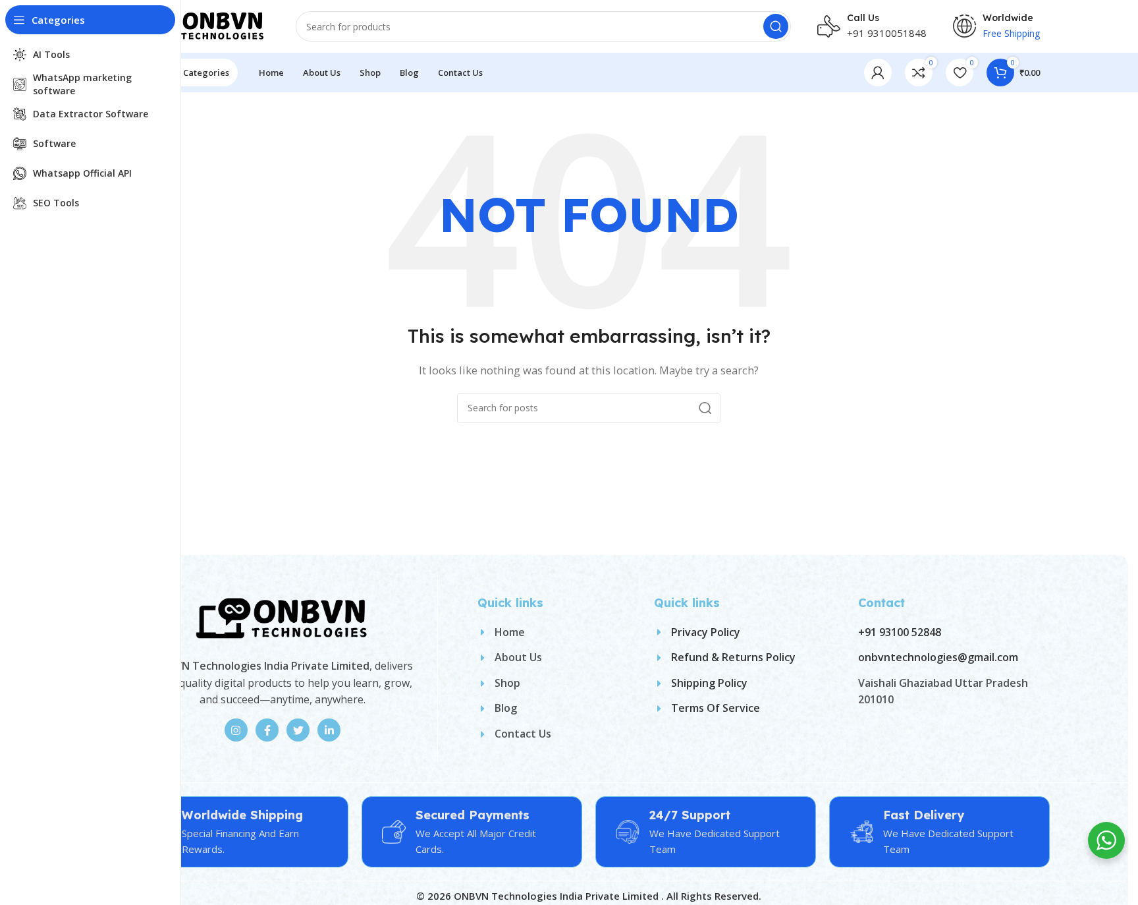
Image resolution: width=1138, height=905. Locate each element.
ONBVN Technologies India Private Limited (557, 895)
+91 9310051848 (887, 33)
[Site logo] (203, 25)
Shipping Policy (709, 683)
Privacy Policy (705, 632)
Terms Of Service (715, 708)
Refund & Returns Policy (733, 657)
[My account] (877, 72)
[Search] (775, 26)
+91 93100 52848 (899, 632)
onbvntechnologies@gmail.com (938, 657)
